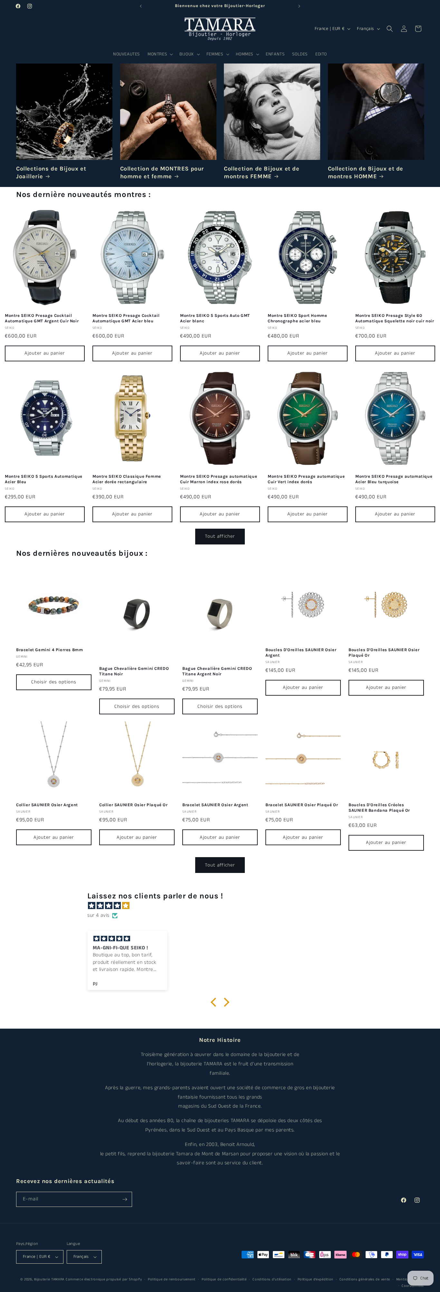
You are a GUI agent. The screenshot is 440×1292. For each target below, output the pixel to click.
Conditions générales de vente (365, 1279)
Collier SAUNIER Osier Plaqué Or (133, 804)
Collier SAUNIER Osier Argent (47, 804)
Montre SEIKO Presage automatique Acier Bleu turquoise (393, 479)
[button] (160, 54)
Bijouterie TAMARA (49, 1279)
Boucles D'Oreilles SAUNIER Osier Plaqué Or (384, 652)
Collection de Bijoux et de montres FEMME (262, 172)
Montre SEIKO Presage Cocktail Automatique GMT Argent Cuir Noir (42, 318)
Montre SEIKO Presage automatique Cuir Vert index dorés (306, 479)
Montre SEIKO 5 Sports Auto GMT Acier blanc (215, 318)
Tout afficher (220, 536)
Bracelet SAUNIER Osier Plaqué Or (301, 804)
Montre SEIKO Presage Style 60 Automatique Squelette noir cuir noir (394, 318)
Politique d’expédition (315, 1279)
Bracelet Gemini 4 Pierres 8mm (49, 649)
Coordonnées (413, 1285)
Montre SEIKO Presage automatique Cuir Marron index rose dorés (218, 479)
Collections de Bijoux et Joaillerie (51, 172)
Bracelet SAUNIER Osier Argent (215, 804)
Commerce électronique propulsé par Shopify (104, 1279)
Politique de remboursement (172, 1279)
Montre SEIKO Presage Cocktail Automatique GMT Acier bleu (125, 318)
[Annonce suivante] (299, 6)
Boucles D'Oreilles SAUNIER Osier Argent (300, 652)
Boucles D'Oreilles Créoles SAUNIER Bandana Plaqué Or (379, 807)
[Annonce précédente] (141, 6)
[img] (223, 906)
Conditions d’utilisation (272, 1279)
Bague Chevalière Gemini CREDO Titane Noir (134, 671)
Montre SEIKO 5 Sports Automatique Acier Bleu (43, 479)
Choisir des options (53, 682)
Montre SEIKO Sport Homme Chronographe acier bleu (297, 318)
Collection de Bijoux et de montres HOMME (366, 172)
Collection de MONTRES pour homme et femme (162, 172)
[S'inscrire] (125, 1199)
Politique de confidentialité (224, 1279)
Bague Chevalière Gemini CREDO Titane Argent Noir (217, 671)
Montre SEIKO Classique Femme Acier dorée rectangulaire (126, 479)
